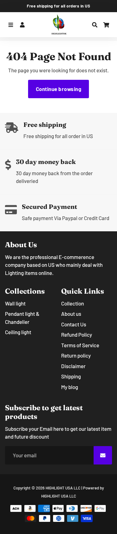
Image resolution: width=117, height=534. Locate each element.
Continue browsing (58, 89)
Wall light (15, 303)
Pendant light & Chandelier (22, 317)
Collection (72, 303)
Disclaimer (73, 366)
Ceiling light (18, 332)
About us (71, 313)
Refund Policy (76, 334)
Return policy (76, 355)
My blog (69, 387)
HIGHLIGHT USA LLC (63, 487)
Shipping (71, 376)
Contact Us (73, 324)
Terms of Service (80, 345)
